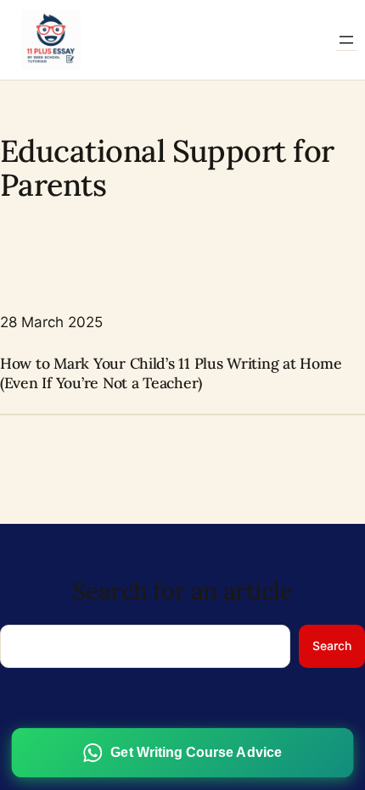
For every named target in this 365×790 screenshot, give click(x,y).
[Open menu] (346, 40)
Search (331, 645)
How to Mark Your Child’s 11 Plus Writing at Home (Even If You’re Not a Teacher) (170, 373)
